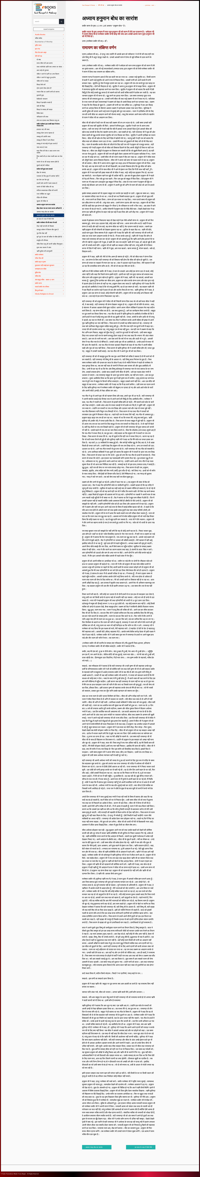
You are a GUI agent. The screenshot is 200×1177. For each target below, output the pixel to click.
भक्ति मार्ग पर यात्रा (42, 81)
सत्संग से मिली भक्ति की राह (45, 187)
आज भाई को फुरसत (43, 70)
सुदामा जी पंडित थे (42, 201)
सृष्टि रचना (38, 45)
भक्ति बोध (38, 276)
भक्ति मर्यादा (38, 38)
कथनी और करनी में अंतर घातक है (47, 183)
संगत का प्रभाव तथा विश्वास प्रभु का (48, 120)
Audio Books (40, 34)
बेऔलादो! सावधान (42, 99)
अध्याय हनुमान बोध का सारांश (45, 215)
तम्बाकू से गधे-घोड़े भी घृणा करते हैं (47, 144)
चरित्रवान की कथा (42, 117)
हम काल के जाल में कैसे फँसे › (144, 1147)
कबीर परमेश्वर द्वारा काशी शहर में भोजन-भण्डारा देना (48, 125)
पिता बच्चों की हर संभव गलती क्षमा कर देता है (49, 157)
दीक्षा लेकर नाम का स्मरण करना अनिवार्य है (49, 208)
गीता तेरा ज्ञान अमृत (40, 52)
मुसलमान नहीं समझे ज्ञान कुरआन (44, 265)
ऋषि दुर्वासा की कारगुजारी (44, 251)
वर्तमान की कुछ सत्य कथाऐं (44, 169)
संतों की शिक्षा (41, 106)
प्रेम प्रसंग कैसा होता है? (44, 88)
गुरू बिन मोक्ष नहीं (42, 233)
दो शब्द (39, 59)
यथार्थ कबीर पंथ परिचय (42, 287)
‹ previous (147, 5)
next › (153, 5)
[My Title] (45, 13)
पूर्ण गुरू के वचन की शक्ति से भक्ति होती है (49, 237)
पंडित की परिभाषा (42, 197)
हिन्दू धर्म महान (39, 290)
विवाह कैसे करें (41, 85)
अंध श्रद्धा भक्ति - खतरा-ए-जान (44, 280)
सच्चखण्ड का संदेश (40, 269)
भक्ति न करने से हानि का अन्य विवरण (48, 74)
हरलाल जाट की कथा (43, 129)
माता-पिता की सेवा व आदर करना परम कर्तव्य (48, 152)
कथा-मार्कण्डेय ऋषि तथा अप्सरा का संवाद (49, 67)
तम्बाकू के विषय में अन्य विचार (45, 140)
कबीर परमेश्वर (39, 255)
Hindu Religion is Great (44, 294)
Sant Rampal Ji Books (88, 5)
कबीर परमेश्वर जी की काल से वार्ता (47, 222)
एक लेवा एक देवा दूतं (43, 180)
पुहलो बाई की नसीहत (43, 165)
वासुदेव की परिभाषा (42, 240)
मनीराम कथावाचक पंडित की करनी (47, 190)
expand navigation (48, 29)
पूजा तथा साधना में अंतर (44, 247)
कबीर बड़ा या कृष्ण (40, 262)
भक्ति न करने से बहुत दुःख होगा (46, 77)
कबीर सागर (38, 283)
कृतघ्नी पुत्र (40, 95)
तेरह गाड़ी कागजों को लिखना (45, 226)
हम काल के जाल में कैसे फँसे (45, 219)
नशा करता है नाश (42, 147)
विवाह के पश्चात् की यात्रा (44, 109)
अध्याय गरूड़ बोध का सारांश (45, 212)
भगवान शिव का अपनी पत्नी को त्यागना (48, 92)
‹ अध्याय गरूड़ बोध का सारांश (93, 1147)
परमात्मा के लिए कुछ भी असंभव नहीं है (48, 176)
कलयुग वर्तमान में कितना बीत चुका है (47, 230)
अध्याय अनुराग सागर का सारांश (46, 204)
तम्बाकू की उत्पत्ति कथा (44, 136)
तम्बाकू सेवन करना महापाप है (45, 133)
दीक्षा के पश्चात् (41, 172)
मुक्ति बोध (38, 272)
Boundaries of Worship (43, 42)
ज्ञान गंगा (37, 49)
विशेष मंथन (40, 113)
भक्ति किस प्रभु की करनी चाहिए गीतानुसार (49, 244)
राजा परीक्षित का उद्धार (43, 194)
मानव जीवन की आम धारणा (45, 63)
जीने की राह (101, 5)
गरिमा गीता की (39, 258)
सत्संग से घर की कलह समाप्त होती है (48, 162)
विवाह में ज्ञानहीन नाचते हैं (44, 102)
